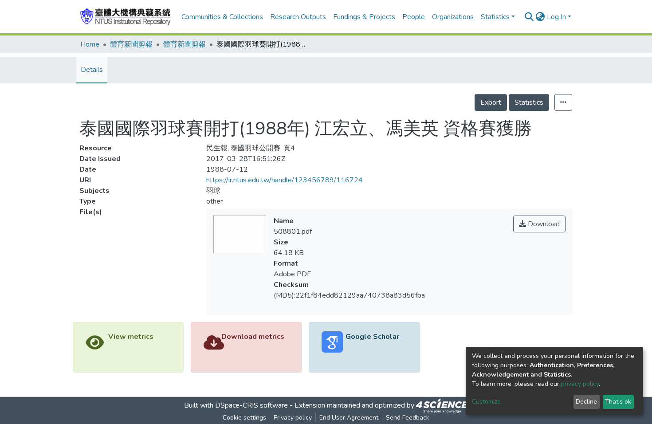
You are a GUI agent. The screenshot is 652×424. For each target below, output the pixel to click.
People (413, 17)
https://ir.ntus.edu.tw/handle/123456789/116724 (284, 180)
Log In (556, 17)
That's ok (618, 401)
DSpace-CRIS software (251, 405)
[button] (540, 17)
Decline (586, 401)
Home (89, 44)
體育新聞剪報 (131, 44)
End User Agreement (348, 417)
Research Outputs (298, 17)
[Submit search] (529, 17)
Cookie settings (244, 417)
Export (490, 102)
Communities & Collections (222, 17)
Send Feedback (407, 417)
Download (543, 224)
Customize (486, 401)
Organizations (453, 17)
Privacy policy (293, 417)
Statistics (529, 102)
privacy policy (580, 384)
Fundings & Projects (364, 17)
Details (92, 70)
